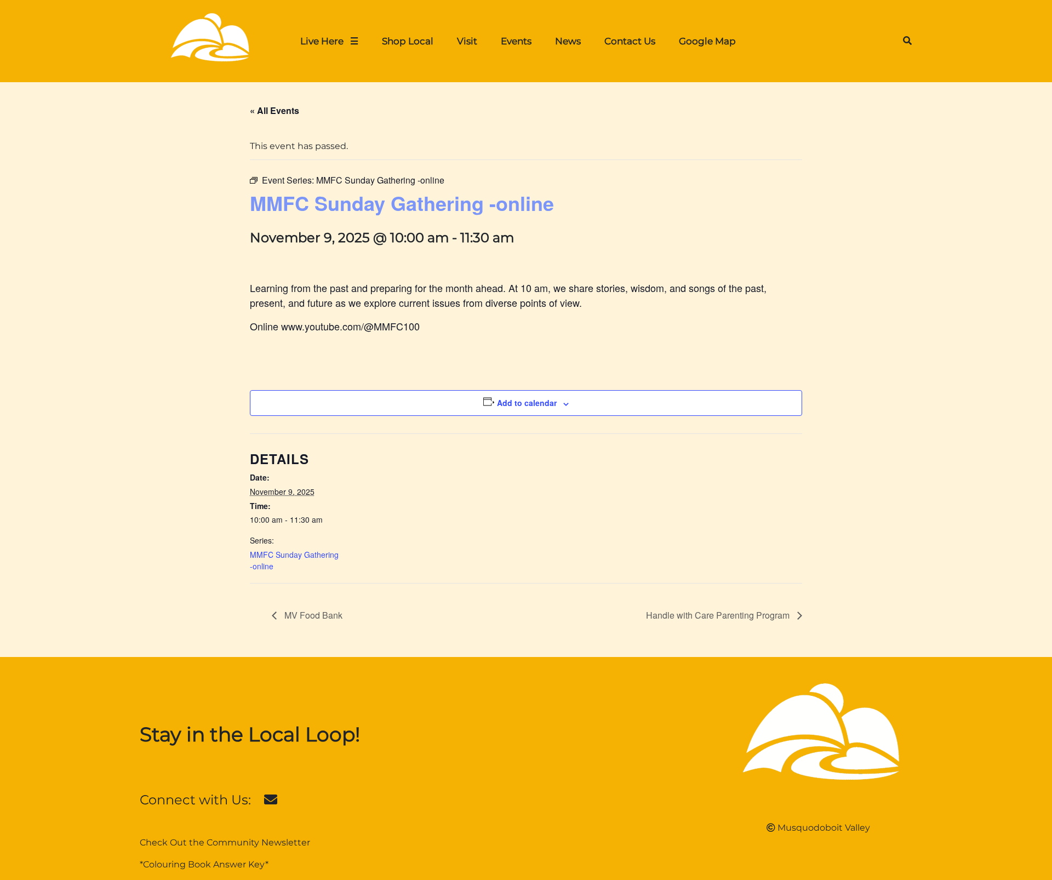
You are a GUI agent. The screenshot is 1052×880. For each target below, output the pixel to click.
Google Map (707, 41)
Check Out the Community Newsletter (225, 842)
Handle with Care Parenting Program (719, 615)
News (568, 41)
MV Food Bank (312, 615)
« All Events (274, 110)
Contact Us (629, 41)
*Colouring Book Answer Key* (204, 864)
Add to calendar (527, 402)
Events (516, 41)
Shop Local (407, 41)
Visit (467, 41)
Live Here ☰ (329, 41)
